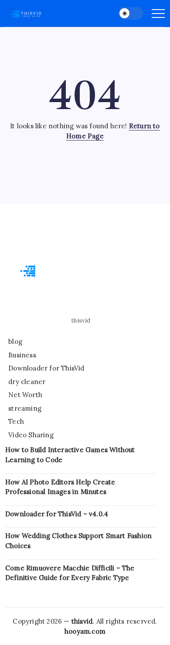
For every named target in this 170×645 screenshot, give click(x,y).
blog (15, 341)
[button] (130, 13)
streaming (24, 408)
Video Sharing (31, 435)
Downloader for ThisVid (46, 368)
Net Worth (25, 395)
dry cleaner (26, 381)
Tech (16, 421)
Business (22, 355)
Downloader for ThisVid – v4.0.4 (56, 514)
